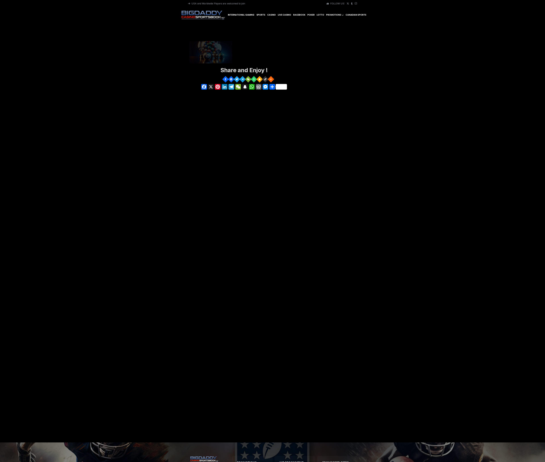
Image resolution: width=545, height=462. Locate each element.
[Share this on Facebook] (225, 79)
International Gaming (241, 14)
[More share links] (271, 79)
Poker (311, 14)
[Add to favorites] (259, 79)
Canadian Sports (356, 14)
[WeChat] (248, 79)
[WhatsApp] (254, 79)
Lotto (320, 14)
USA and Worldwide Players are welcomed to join (218, 3)
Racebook (299, 14)
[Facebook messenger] (231, 79)
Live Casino (284, 14)
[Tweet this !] (237, 79)
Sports (260, 14)
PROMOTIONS (333, 14)
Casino (271, 14)
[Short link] (265, 79)
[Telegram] (242, 79)
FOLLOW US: (337, 3)
